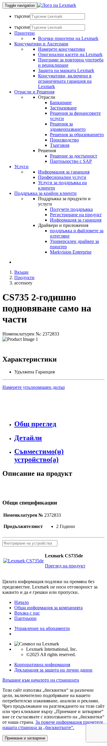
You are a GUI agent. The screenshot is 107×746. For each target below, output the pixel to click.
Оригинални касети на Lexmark (70, 54)
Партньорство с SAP (71, 161)
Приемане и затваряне (25, 738)
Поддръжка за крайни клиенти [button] (45, 193)
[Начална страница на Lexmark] (56, 5)
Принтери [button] (24, 33)
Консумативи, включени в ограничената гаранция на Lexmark (65, 81)
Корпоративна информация (42, 664)
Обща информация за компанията (48, 607)
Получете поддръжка (71, 209)
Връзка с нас (27, 612)
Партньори (25, 618)
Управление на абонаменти (42, 628)
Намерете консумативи (61, 49)
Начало (21, 602)
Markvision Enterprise (71, 252)
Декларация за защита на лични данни (53, 669)
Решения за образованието (77, 134)
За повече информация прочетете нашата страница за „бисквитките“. (52, 725)
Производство (64, 139)
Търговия (59, 145)
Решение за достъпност (73, 155)
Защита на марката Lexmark (66, 70)
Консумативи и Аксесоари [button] (41, 43)
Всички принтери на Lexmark (68, 38)
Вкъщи (21, 272)
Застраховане (63, 107)
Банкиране (61, 102)
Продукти (24, 277)
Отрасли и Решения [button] (34, 91)
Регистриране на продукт (76, 214)
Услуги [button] (21, 166)
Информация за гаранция (63, 171)
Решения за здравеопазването (68, 126)
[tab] (59, 424)
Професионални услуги (62, 177)
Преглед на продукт (65, 565)
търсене (22, 16)
